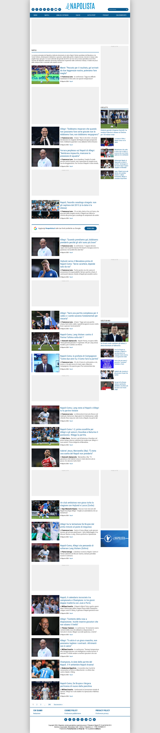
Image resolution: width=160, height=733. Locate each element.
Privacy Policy (103, 710)
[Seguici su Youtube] (55, 9)
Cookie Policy (71, 710)
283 (49, 704)
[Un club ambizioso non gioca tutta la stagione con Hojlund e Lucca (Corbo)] (45, 509)
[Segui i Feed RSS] (59, 9)
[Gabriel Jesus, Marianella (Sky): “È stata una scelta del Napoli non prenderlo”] (45, 457)
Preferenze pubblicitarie (73, 713)
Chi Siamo (37, 710)
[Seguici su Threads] (48, 9)
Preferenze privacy (102, 713)
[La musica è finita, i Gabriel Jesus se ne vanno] (107, 142)
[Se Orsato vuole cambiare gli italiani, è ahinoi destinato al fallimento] (114, 332)
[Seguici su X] (36, 9)
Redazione (36, 713)
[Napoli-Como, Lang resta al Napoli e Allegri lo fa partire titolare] (45, 415)
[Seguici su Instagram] (40, 9)
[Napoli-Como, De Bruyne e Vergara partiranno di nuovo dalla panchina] (45, 690)
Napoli (71, 81)
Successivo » (58, 704)
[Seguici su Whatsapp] (44, 9)
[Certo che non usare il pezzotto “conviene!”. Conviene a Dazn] (107, 364)
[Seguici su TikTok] (52, 9)
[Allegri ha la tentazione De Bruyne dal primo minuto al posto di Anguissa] (45, 531)
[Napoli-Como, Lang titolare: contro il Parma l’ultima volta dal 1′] (45, 341)
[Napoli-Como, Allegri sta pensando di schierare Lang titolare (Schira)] (45, 552)
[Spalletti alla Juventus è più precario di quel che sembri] (107, 375)
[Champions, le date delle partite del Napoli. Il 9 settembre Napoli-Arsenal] (45, 669)
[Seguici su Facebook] (33, 9)
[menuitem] (35, 15)
